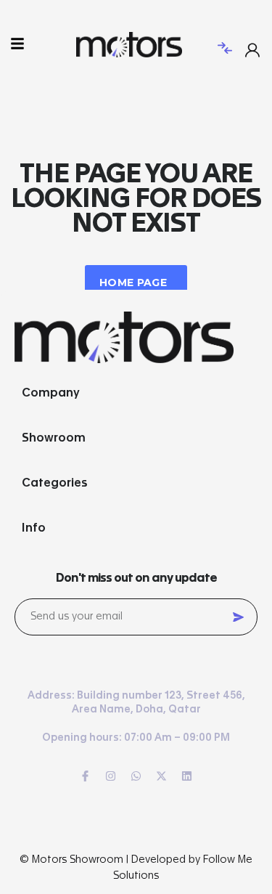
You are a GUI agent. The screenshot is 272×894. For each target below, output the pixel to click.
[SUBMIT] (238, 617)
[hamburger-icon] (17, 45)
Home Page (133, 282)
